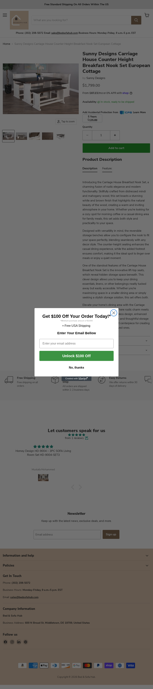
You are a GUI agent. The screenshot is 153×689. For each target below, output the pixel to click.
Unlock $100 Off (76, 356)
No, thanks (76, 367)
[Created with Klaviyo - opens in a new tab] (76, 378)
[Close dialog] (113, 313)
